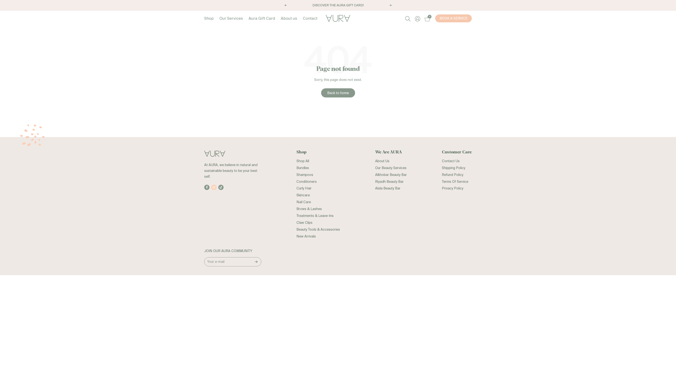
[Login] (417, 18)
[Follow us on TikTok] (221, 187)
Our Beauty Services (390, 168)
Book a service (453, 18)
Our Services (231, 18)
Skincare (303, 195)
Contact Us (451, 161)
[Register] (256, 262)
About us (289, 18)
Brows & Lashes (309, 209)
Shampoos (304, 175)
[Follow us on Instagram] (214, 187)
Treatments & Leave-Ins (315, 216)
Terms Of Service (455, 181)
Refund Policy (452, 175)
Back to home (338, 93)
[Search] (407, 18)
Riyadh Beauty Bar (389, 181)
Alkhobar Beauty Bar (391, 175)
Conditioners (306, 181)
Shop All (302, 161)
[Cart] (427, 18)
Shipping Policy (453, 168)
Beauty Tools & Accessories (318, 229)
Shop (209, 18)
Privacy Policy (452, 188)
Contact (310, 18)
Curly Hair (304, 188)
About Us (382, 161)
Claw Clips (304, 222)
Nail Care (303, 202)
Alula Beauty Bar (387, 188)
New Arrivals (306, 236)
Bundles (302, 168)
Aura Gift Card (262, 18)
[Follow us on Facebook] (206, 187)
